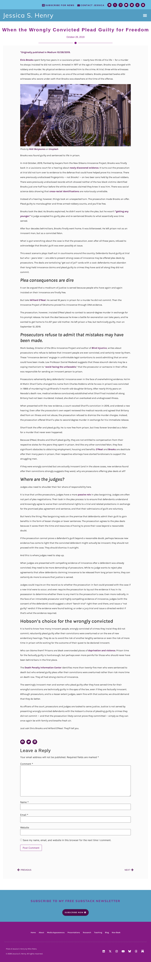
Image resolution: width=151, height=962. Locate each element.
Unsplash (53, 149)
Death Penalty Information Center (43, 667)
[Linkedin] (109, 5)
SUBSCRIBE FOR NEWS (59, 5)
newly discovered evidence (84, 167)
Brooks (112, 449)
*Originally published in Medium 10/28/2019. (45, 52)
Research (87, 932)
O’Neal (99, 449)
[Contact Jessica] (78, 5)
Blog (107, 932)
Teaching (98, 932)
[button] (145, 15)
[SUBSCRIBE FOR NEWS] (43, 5)
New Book (116, 932)
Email (24, 815)
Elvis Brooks (26, 59)
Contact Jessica (92, 5)
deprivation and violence (101, 650)
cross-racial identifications (64, 191)
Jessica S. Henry (28, 15)
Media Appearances (56, 932)
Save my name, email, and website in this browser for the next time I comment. (67, 840)
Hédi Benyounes (37, 149)
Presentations (74, 932)
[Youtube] (126, 5)
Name (24, 802)
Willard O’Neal (38, 300)
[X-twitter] (115, 5)
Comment (26, 764)
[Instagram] (121, 5)
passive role (84, 494)
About (41, 932)
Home (33, 932)
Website (24, 827)
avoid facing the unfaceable (60, 366)
